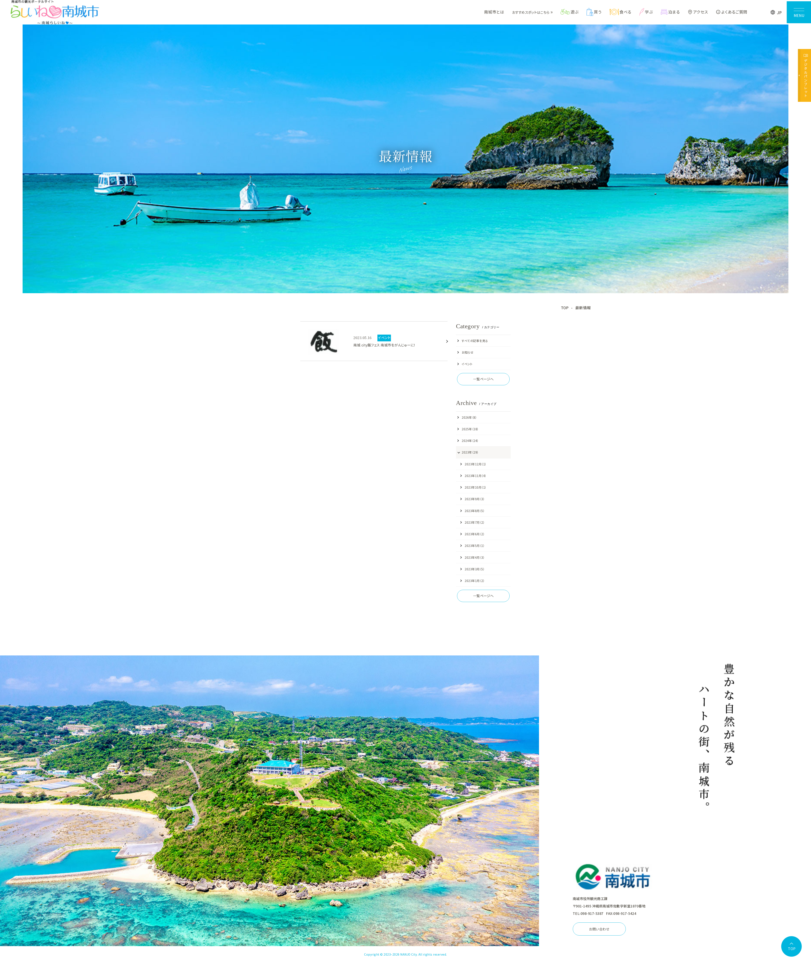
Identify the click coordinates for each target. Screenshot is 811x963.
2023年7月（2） (475, 522)
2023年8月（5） (475, 510)
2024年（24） (470, 440)
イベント (467, 364)
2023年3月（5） (475, 569)
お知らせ (467, 352)
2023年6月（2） (475, 534)
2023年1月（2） (475, 580)
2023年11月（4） (475, 475)
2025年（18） (470, 429)
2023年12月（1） (475, 464)
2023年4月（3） (475, 557)
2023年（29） (470, 452)
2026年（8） (469, 417)
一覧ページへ (483, 378)
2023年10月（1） (475, 487)
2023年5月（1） (475, 545)
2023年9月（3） (475, 499)
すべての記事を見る (475, 340)
